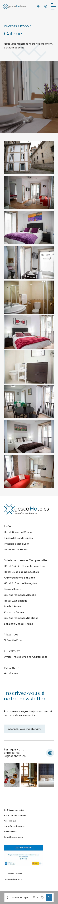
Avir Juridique (10, 820)
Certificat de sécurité (14, 810)
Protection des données (15, 815)
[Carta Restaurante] (53, 6)
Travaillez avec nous (13, 837)
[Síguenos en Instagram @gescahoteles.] (50, 753)
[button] (49, 897)
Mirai (20, 879)
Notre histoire (10, 831)
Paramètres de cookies (14, 826)
